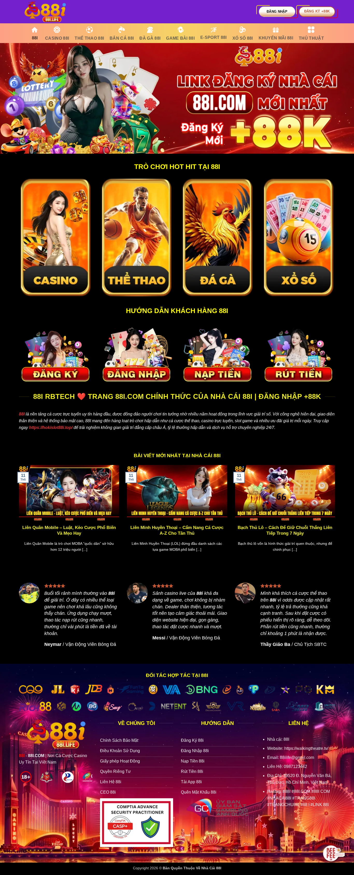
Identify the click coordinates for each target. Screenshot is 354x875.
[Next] (336, 515)
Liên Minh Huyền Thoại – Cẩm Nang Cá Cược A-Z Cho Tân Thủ (176, 530)
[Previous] (18, 515)
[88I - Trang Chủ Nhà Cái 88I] (45, 11)
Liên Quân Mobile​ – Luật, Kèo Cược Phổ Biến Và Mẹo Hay (69, 530)
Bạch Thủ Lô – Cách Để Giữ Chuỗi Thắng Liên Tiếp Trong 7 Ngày (285, 530)
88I (22, 414)
